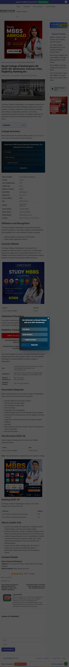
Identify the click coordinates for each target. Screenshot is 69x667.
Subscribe (34, 345)
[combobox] (23, 339)
